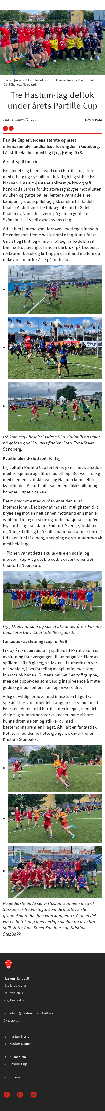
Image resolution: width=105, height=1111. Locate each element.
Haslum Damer (20, 1043)
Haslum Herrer (20, 1036)
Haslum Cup (18, 1064)
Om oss (15, 1077)
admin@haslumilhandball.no (31, 1013)
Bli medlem (17, 1056)
